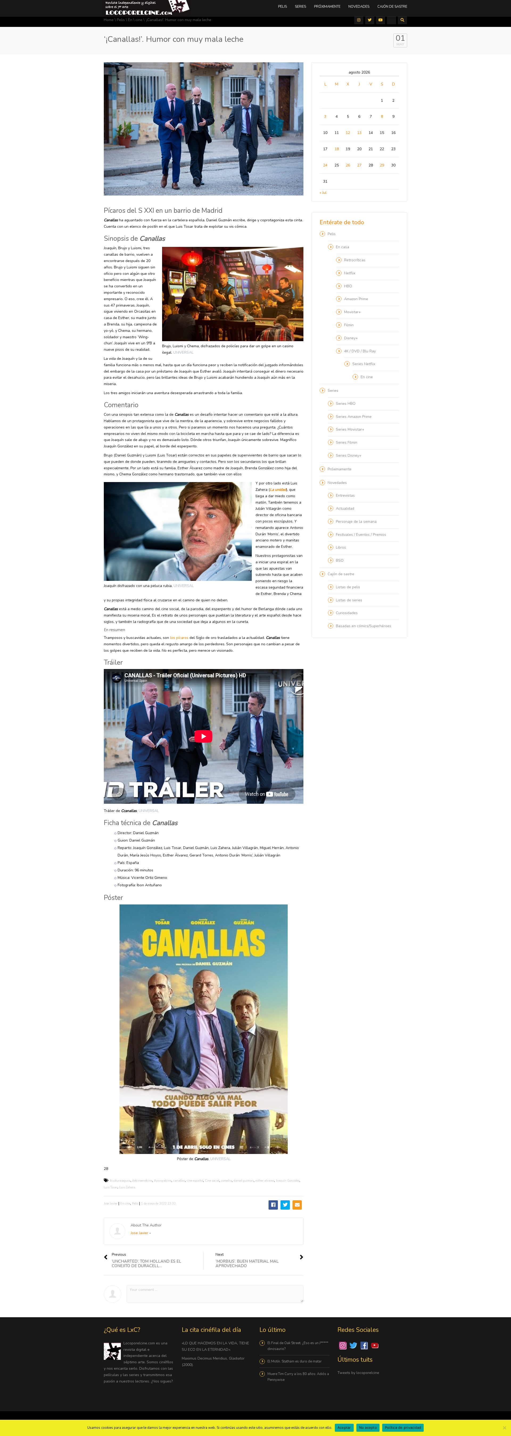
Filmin (349, 325)
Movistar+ (352, 312)
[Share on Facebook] (273, 1205)
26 (348, 165)
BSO (340, 560)
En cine (125, 1204)
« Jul (323, 192)
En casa (342, 247)
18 (337, 149)
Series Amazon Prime (354, 416)
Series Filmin (346, 442)
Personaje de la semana (356, 521)
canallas (179, 1181)
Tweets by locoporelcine (358, 1372)
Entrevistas (345, 495)
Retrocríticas (354, 260)
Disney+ (351, 338)
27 (359, 165)
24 (325, 165)
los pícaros (179, 637)
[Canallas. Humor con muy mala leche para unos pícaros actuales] (147, 7)
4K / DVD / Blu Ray (360, 351)
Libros (341, 547)
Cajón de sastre (392, 6)
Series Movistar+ (350, 429)
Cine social (212, 1181)
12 (348, 132)
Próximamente (327, 6)
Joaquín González (287, 1181)
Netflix (349, 273)
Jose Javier (110, 1204)
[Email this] (297, 1205)
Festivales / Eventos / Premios (361, 534)
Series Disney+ (348, 455)
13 (359, 132)
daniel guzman (244, 1181)
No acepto (368, 1427)
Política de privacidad (403, 1427)
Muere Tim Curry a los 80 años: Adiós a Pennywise (298, 1377)
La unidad (278, 489)
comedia (226, 1181)
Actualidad (345, 508)
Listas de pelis (348, 587)
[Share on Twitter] (285, 1205)
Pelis (282, 6)
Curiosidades (347, 612)
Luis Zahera (127, 1187)
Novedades (358, 6)
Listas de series (349, 600)
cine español (195, 1181)
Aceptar (344, 1427)
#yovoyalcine (162, 1181)
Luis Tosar (110, 1187)
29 (382, 165)
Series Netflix (363, 363)
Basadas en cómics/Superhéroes (363, 626)
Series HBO (346, 403)
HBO (348, 286)
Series (300, 6)
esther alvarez (265, 1181)
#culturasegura (120, 1181)
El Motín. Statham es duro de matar (294, 1361)
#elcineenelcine (142, 1181)
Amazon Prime (356, 298)
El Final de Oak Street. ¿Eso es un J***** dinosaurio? (297, 1346)
